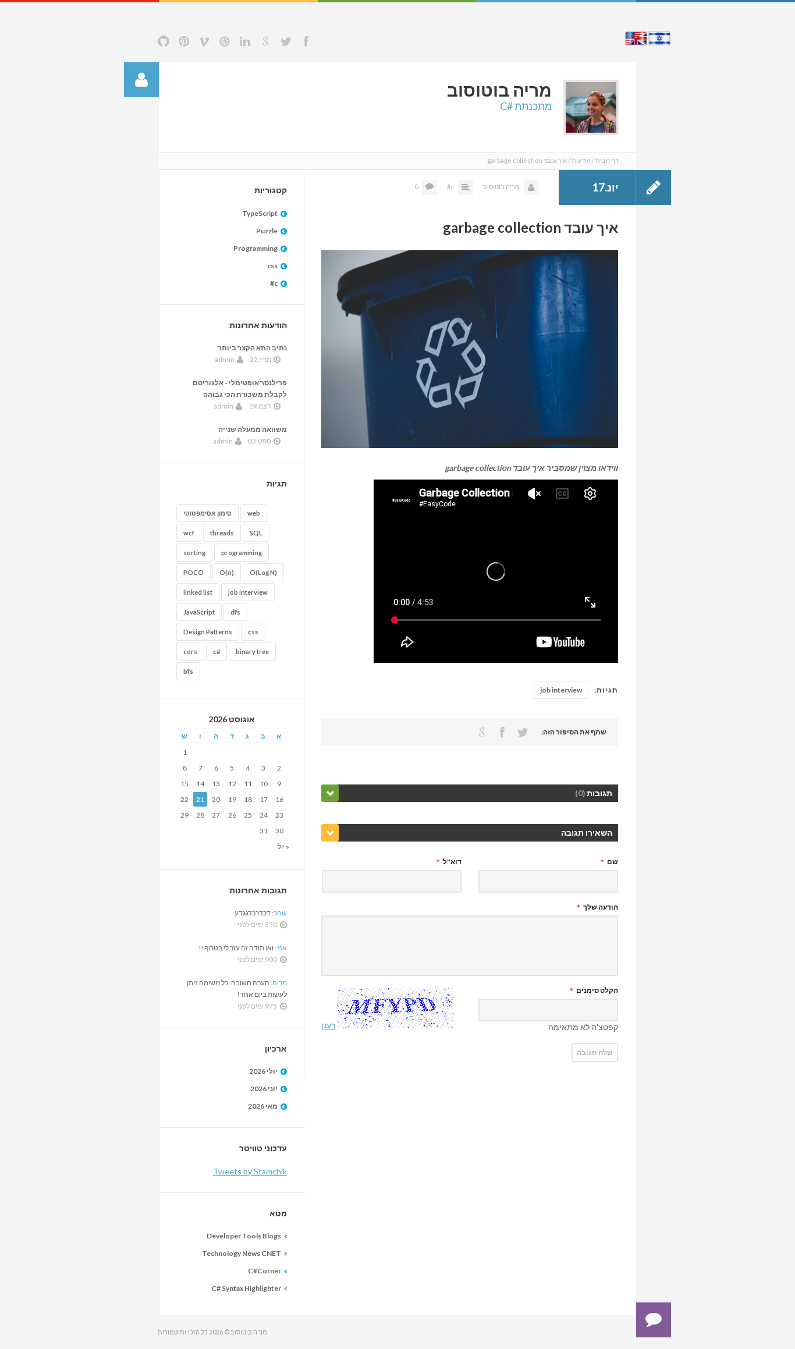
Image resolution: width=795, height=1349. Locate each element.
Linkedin (245, 41)
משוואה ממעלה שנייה (252, 429)
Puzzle (267, 230)
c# (450, 186)
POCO (193, 572)
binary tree (252, 651)
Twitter (285, 41)
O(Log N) (263, 572)
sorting (194, 552)
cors (190, 651)
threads (222, 533)
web (253, 513)
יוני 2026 (264, 1088)
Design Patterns (207, 632)
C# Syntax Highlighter (246, 1288)
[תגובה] (653, 1319)
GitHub (163, 41)
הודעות (581, 160)
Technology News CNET (241, 1253)
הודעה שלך (600, 907)
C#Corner (264, 1270)
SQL (256, 533)
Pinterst (184, 41)
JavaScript (199, 612)
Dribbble (224, 41)
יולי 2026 (263, 1071)
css (272, 265)
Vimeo (204, 41)
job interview (561, 690)
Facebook (306, 41)
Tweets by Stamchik (250, 1171)
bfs (188, 671)
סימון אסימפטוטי (207, 513)
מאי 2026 (263, 1106)
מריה (279, 982)
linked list (197, 592)
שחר (280, 912)
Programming (255, 248)
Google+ (265, 41)
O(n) (226, 572)
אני (281, 947)
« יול (283, 846)
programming (241, 552)
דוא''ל (452, 861)
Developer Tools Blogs (244, 1235)
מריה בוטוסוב (501, 186)
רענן (328, 1025)
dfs (235, 612)
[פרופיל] (141, 79)
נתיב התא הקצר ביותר (252, 347)
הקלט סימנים (597, 990)
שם (612, 861)
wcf (188, 533)
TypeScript (260, 213)
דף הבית (607, 160)
